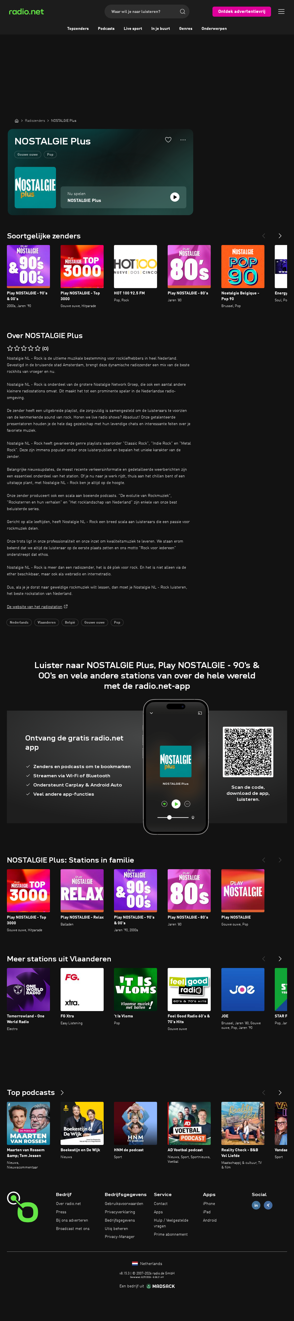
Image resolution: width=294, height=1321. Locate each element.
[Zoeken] (182, 11)
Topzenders (78, 29)
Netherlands (150, 1264)
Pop (50, 155)
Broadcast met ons (73, 1229)
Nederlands (19, 622)
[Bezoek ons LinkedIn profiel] (256, 1205)
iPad (207, 1212)
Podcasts (106, 29)
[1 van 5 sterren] (10, 348)
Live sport (133, 29)
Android (210, 1220)
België (70, 622)
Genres (185, 29)
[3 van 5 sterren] (23, 348)
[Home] (16, 120)
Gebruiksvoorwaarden (124, 1204)
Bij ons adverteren (72, 1220)
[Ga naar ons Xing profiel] (268, 1205)
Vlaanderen (47, 622)
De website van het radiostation (34, 607)
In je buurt (160, 29)
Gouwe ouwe (28, 155)
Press (61, 1212)
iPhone (209, 1204)
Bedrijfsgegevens (120, 1220)
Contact (161, 1204)
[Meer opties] (183, 139)
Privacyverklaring (120, 1212)
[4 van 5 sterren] (30, 348)
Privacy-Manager (120, 1237)
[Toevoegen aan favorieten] (168, 139)
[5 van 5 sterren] (37, 348)
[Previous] (263, 233)
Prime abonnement (171, 1235)
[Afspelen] (174, 197)
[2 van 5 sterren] (16, 348)
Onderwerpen (214, 29)
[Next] (280, 233)
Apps (158, 1212)
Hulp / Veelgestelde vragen (171, 1223)
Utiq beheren (116, 1229)
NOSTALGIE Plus (84, 200)
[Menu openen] (281, 11)
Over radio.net (68, 1204)
